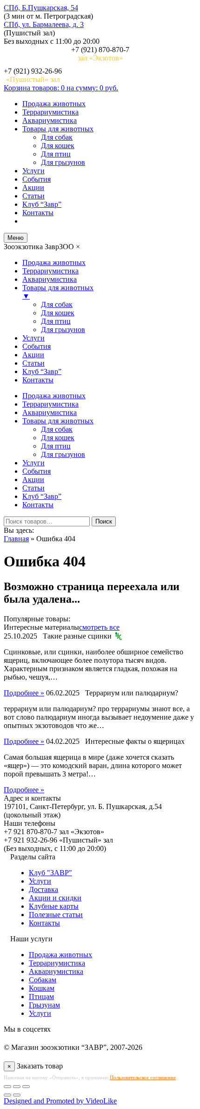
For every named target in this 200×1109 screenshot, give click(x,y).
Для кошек (57, 146)
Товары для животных (57, 129)
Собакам (42, 980)
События (36, 179)
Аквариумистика (49, 120)
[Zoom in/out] (26, 1086)
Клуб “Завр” (41, 204)
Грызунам (44, 1005)
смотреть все (99, 627)
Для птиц (56, 154)
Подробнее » (24, 693)
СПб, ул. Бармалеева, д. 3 (44, 24)
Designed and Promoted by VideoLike (60, 1101)
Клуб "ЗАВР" (50, 873)
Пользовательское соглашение (143, 1077)
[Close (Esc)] (7, 1086)
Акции (33, 187)
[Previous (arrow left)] (7, 1095)
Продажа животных (54, 104)
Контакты (37, 213)
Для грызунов (63, 162)
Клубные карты (54, 906)
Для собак (57, 137)
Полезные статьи (56, 914)
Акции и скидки (55, 898)
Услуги (33, 171)
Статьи (33, 196)
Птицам (41, 996)
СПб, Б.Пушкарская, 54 (41, 8)
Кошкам (41, 988)
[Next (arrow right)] (16, 1095)
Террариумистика (50, 112)
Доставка (43, 889)
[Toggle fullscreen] (16, 1086)
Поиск (103, 521)
